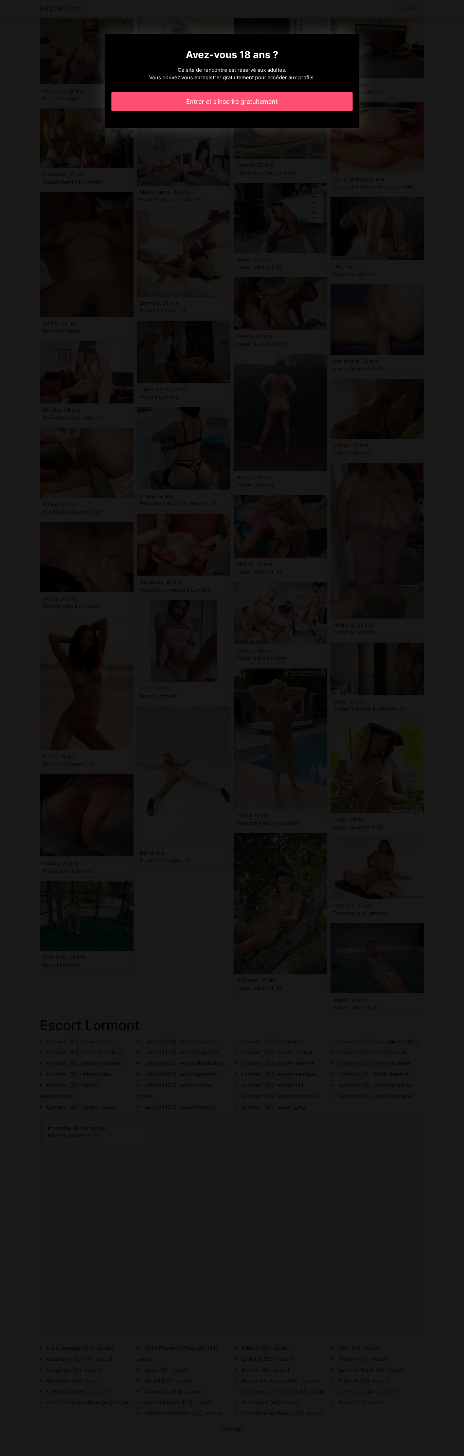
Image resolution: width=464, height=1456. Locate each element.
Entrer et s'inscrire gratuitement (232, 101)
